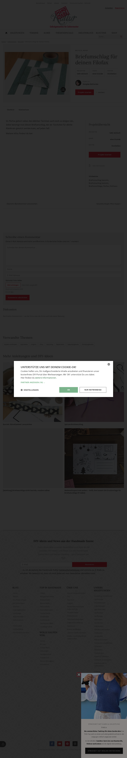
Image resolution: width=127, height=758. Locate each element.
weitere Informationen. (46, 377)
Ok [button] (68, 390)
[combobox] (109, 364)
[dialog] (63, 379)
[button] (63, 382)
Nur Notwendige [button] (92, 390)
